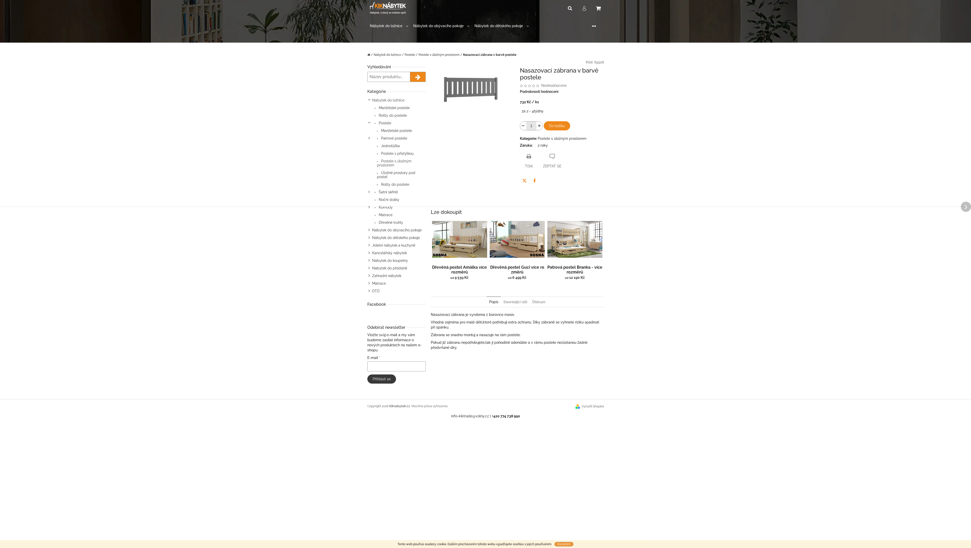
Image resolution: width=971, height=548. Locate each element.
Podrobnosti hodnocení (539, 92)
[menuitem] (389, 26)
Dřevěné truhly (390, 222)
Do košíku (557, 126)
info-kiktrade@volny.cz (470, 416)
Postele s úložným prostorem (394, 163)
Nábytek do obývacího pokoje (397, 230)
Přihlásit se (382, 379)
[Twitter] (524, 180)
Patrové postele (393, 138)
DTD (376, 291)
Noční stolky (388, 200)
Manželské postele (394, 108)
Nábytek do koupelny (390, 261)
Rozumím (564, 544)
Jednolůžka (390, 146)
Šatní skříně (388, 192)
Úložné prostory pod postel (396, 175)
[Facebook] (534, 180)
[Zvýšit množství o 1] (539, 126)
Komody (385, 207)
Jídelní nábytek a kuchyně (393, 245)
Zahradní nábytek (386, 276)
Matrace (385, 215)
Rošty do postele (392, 115)
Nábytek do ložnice (388, 100)
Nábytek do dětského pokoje (396, 238)
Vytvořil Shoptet (593, 406)
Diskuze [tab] (538, 302)
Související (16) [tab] (515, 302)
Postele (384, 123)
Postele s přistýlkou (397, 153)
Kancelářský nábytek (389, 253)
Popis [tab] (493, 302)
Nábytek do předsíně (389, 268)
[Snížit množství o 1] (523, 126)
